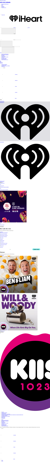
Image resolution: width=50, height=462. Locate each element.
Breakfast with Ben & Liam (5, 420)
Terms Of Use (3, 417)
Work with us (3, 66)
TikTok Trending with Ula (5, 59)
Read (0, 61)
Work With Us (3, 418)
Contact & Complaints (4, 64)
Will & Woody (3, 56)
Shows (2, 4)
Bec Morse (3, 55)
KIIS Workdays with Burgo (5, 54)
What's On (3, 6)
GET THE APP (2, 255)
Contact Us (1, 62)
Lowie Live (3, 57)
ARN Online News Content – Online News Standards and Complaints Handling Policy (12, 414)
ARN (2, 460)
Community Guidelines (4, 415)
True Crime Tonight (4, 58)
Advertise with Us (4, 7)
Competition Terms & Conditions (6, 65)
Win (2, 5)
